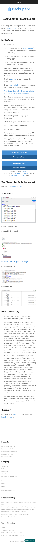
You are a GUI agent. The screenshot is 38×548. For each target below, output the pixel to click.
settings (13, 79)
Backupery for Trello (7, 454)
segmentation (15, 85)
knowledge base (7, 417)
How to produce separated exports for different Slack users (18, 507)
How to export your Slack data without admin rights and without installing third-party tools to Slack (17, 510)
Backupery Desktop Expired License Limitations (15, 514)
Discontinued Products (8, 491)
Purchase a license (20, 157)
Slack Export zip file (21, 173)
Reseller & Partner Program (9, 476)
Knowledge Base (16, 186)
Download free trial (20, 153)
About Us (4, 474)
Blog (2, 468)
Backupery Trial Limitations (9, 517)
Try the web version (19, 163)
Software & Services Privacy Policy (11, 533)
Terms (3, 527)
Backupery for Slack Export (9, 451)
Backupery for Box (6, 457)
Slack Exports (12, 28)
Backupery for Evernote (8, 446)
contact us (16, 414)
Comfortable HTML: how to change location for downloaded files (18, 503)
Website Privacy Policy (8, 530)
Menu (19, 2)
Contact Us (4, 466)
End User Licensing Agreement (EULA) (12, 535)
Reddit (3, 486)
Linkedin (3, 483)
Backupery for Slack (18, 175)
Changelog (24, 171)
